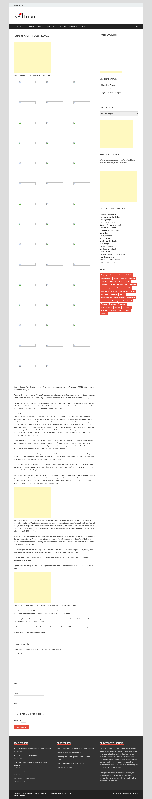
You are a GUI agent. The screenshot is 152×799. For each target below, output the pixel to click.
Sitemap (84, 27)
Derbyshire (112, 281)
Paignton (118, 301)
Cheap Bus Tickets (108, 85)
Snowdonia (112, 310)
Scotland (51, 27)
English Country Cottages (111, 92)
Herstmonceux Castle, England (111, 217)
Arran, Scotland (106, 235)
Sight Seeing (127, 307)
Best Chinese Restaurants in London (28, 772)
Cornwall (132, 278)
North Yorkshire (119, 297)
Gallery (62, 27)
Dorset (127, 281)
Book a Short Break (108, 89)
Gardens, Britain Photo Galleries (112, 254)
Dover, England (105, 233)
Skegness (104, 310)
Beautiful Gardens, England (110, 225)
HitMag (135, 793)
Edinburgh (104, 285)
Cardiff (116, 278)
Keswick (133, 285)
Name (17, 683)
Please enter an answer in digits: (29, 714)
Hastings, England (107, 219)
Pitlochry (104, 304)
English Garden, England (109, 241)
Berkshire (129, 275)
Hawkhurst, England (107, 257)
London (30, 27)
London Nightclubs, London (110, 214)
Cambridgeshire (106, 278)
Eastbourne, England (108, 249)
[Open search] (137, 26)
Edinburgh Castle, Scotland (110, 230)
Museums (114, 294)
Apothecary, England (108, 227)
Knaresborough (106, 288)
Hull (126, 285)
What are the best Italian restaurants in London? (32, 748)
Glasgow (120, 285)
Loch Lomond (124, 291)
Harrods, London (106, 246)
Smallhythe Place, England (110, 259)
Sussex (121, 310)
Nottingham (131, 297)
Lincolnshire (105, 291)
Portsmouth (121, 304)
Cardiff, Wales (105, 251)
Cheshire (124, 278)
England (19, 27)
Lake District (117, 288)
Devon (121, 281)
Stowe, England (106, 243)
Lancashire (127, 288)
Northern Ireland (106, 297)
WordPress (126, 793)
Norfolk (122, 294)
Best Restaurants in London (24, 778)
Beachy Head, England (108, 262)
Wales (40, 27)
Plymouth (112, 304)
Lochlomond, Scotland (108, 222)
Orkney (103, 301)
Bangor (121, 275)
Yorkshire (104, 314)
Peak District (127, 301)
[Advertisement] (32, 57)
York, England (105, 238)
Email (17, 693)
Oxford (110, 301)
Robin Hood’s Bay (106, 307)
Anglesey (104, 275)
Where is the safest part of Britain (26, 755)
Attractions (113, 275)
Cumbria (104, 281)
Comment (18, 654)
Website (17, 704)
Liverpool (114, 291)
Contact (73, 27)
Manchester (105, 294)
